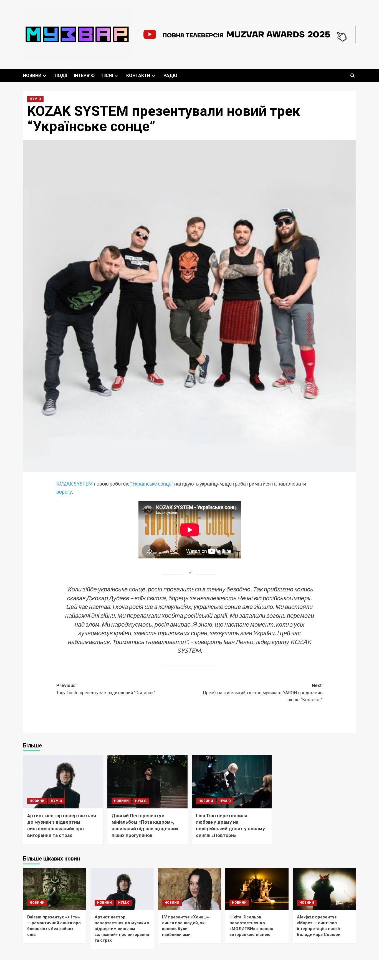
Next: (263, 692)
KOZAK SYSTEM (74, 484)
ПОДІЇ (61, 75)
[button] (352, 75)
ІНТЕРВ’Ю (84, 75)
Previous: (105, 689)
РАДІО (170, 75)
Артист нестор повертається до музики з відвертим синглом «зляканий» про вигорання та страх (122, 929)
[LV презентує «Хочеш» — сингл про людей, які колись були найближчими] (189, 889)
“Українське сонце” (152, 484)
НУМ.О (35, 99)
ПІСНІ (107, 75)
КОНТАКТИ (138, 75)
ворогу (64, 492)
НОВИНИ (32, 75)
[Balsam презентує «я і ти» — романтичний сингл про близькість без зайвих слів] (54, 889)
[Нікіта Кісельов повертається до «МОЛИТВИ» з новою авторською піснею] (257, 889)
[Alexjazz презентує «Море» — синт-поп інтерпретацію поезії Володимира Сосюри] (324, 889)
